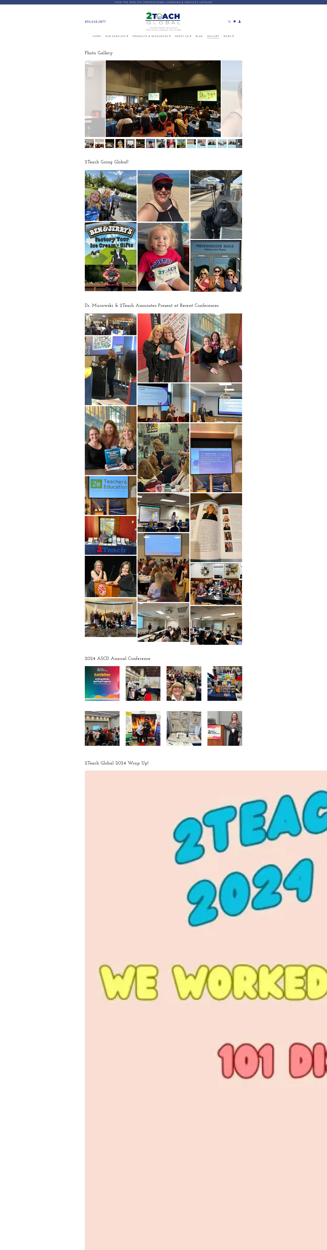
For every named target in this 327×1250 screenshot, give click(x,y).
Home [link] (97, 36)
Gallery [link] (213, 36)
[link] (163, 21)
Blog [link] (199, 36)
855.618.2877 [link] (95, 21)
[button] (234, 21)
